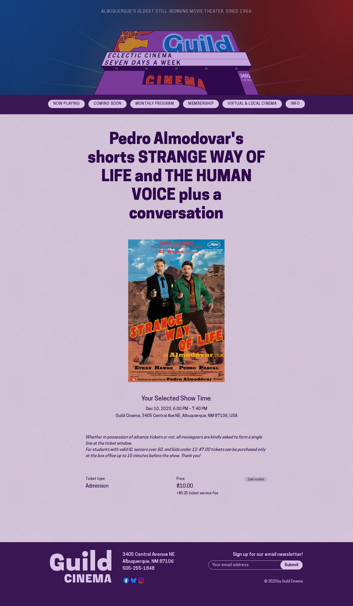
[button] (295, 104)
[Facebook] (126, 580)
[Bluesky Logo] (133, 580)
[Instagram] (141, 580)
